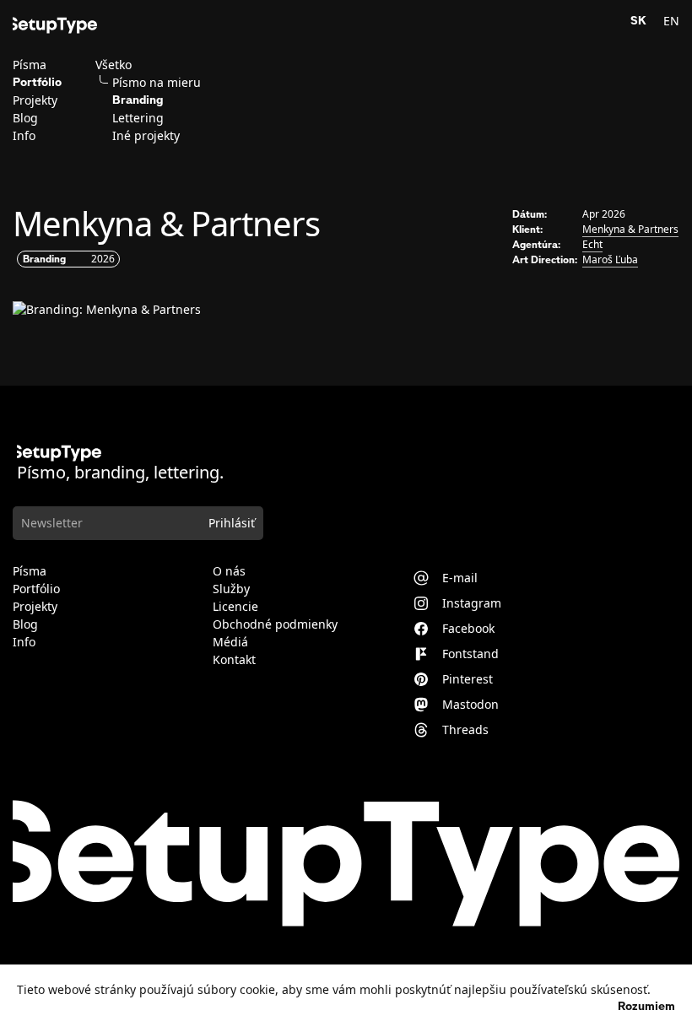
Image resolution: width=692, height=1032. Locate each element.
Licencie (235, 607)
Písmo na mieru (156, 83)
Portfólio (37, 83)
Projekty (35, 100)
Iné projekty (146, 136)
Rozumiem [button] (646, 1006)
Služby (231, 589)
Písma (29, 65)
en (671, 21)
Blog (25, 118)
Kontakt (234, 660)
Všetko (113, 65)
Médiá (230, 642)
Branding (138, 100)
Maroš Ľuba (610, 259)
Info (24, 136)
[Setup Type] (55, 25)
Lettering (138, 118)
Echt (592, 244)
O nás (229, 571)
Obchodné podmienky (275, 624)
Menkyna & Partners (630, 229)
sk (638, 21)
